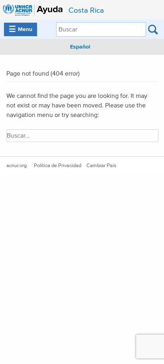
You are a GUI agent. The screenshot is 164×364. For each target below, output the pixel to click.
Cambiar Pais (101, 165)
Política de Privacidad (57, 165)
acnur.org (16, 165)
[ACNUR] (33, 10)
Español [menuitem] (80, 47)
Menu (20, 29)
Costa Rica (86, 10)
